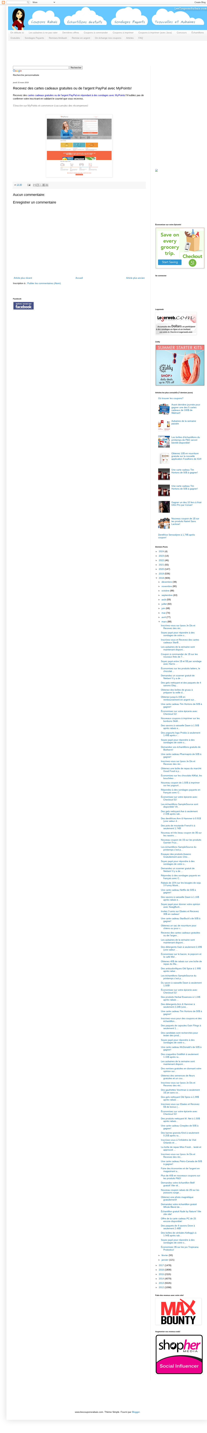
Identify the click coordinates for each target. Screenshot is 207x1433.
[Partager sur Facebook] (43, 185)
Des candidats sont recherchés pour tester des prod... (179, 1034)
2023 (162, 555)
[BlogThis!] (37, 185)
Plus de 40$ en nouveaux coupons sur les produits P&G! (180, 1177)
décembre (167, 582)
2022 (162, 560)
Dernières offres (70, 32)
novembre (167, 586)
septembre (167, 595)
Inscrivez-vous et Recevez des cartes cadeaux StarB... (180, 641)
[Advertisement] (72, 53)
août (164, 599)
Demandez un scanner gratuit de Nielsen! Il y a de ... (178, 677)
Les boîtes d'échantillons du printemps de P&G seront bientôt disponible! (185, 440)
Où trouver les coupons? (170, 398)
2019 (162, 573)
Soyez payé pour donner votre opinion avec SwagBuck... (180, 905)
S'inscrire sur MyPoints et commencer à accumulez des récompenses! (50, 105)
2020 (162, 569)
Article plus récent (23, 278)
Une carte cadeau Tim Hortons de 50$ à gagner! (184, 471)
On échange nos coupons (108, 38)
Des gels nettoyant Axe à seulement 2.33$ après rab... (179, 812)
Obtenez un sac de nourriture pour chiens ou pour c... (178, 927)
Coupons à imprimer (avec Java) (155, 32)
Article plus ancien (135, 278)
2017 (162, 1265)
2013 (162, 1283)
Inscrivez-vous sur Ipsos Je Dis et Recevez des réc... (178, 626)
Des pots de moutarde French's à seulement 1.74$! (178, 827)
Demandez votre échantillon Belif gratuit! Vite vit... (178, 1184)
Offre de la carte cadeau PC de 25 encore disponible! (178, 1220)
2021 (162, 564)
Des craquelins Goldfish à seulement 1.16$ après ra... (179, 1055)
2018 (162, 578)
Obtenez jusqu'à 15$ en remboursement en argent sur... (178, 698)
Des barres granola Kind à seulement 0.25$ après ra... (180, 1134)
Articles (130, 38)
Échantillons (197, 32)
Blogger (136, 1412)
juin (164, 608)
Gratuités (15, 38)
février (165, 1255)
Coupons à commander (96, 32)
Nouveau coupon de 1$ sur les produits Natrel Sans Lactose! (185, 521)
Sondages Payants (34, 38)
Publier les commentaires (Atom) (44, 283)
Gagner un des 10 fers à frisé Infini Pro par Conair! (186, 503)
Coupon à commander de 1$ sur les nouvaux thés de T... (179, 655)
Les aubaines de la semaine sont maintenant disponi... (178, 648)
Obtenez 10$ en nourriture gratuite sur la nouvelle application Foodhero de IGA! (186, 456)
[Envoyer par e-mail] (34, 185)
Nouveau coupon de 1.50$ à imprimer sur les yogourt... (180, 784)
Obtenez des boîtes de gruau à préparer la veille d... (177, 691)
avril (164, 617)
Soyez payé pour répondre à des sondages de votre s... (178, 634)
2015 (162, 1274)
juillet (164, 604)
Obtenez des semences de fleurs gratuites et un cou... (178, 1077)
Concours (182, 32)
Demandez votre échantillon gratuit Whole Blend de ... (179, 1205)
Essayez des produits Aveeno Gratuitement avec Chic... (176, 855)
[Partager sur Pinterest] (47, 185)
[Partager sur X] (40, 185)
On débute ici (17, 32)
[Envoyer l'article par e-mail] (29, 185)
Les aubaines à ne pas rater (43, 32)
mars (164, 621)
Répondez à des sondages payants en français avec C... (180, 791)
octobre (166, 590)
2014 (162, 1278)
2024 (162, 551)
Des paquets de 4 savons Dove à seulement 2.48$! (178, 1227)
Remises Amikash (58, 38)
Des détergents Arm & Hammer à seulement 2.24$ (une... (178, 1005)
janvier (165, 1259)
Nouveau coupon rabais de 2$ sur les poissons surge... (180, 1191)
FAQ (140, 38)
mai (164, 613)
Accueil (79, 278)
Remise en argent (81, 38)
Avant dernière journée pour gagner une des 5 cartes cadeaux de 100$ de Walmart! (185, 408)
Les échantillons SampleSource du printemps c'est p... (178, 848)
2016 (162, 1269)
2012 (162, 1287)
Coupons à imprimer (123, 32)
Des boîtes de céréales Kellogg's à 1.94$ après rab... (178, 1234)
